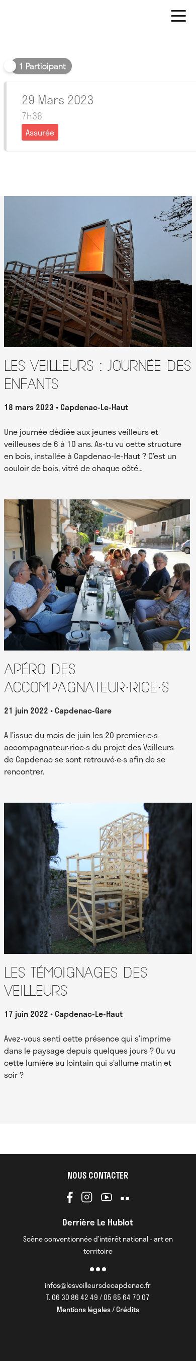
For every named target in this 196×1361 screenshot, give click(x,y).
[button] (178, 18)
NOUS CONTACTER (97, 1175)
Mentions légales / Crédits (98, 1309)
